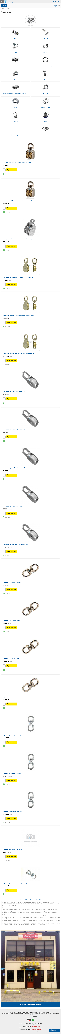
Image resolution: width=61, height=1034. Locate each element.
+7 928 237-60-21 (23, 1028)
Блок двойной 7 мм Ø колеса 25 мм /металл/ (17, 201)
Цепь (45, 135)
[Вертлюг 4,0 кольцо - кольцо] (30, 609)
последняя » (37, 899)
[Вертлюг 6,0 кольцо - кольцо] (30, 723)
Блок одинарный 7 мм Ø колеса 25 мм (15, 468)
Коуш (15, 80)
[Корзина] (55, 5)
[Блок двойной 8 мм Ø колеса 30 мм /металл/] (30, 227)
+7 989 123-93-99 (26, 1026)
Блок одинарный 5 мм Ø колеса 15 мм (15, 391)
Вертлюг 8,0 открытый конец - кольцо (15, 883)
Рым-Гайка (15, 107)
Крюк (45, 80)
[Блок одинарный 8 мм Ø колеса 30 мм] (30, 494)
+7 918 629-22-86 (25, 1029)
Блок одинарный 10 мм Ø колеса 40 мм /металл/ (18, 315)
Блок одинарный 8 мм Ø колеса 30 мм (15, 506)
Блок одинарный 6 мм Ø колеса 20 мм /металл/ (18, 277)
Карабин (45, 52)
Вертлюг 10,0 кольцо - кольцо (12, 811)
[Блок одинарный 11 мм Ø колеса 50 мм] (30, 532)
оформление (55, 1030)
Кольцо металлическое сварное (45, 66)
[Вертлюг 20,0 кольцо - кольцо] (30, 838)
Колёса (15, 66)
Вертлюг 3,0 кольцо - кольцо (12, 582)
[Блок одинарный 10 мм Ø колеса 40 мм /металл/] (30, 304)
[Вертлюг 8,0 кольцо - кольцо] (30, 761)
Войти (9, 1)
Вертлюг (45, 38)
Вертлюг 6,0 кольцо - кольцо (12, 735)
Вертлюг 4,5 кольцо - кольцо (12, 658)
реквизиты (47, 1012)
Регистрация (11, 2)
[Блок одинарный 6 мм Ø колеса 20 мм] (30, 418)
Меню (2, 1)
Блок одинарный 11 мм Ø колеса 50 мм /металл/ (18, 353)
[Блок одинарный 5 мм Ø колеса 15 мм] (30, 380)
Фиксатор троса (15, 135)
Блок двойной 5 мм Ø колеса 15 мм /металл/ (17, 162)
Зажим (15, 52)
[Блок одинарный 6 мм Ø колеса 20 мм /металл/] (30, 265)
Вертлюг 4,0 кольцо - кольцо (12, 620)
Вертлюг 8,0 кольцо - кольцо (12, 773)
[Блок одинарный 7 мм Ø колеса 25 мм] (30, 456)
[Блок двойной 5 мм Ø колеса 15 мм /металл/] (30, 151)
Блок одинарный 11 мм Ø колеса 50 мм (15, 544)
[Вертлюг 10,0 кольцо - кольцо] (30, 799)
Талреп (15, 121)
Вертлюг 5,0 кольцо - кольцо (12, 697)
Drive (35, 1016)
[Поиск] (59, 5)
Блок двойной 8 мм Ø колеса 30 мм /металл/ (17, 239)
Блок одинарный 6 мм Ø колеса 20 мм (15, 429)
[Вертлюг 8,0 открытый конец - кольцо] (30, 874)
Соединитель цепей (45, 107)
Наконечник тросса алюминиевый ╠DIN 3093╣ (15, 93)
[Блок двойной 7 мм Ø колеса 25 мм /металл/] (30, 189)
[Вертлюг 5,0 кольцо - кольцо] (30, 685)
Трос (45, 121)
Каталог (4, 5)
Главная (3, 8)
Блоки (15, 38)
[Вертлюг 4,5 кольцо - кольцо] (30, 647)
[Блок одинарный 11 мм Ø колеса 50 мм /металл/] (30, 342)
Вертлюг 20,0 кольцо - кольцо (12, 849)
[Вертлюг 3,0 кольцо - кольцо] (30, 571)
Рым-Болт (45, 93)
